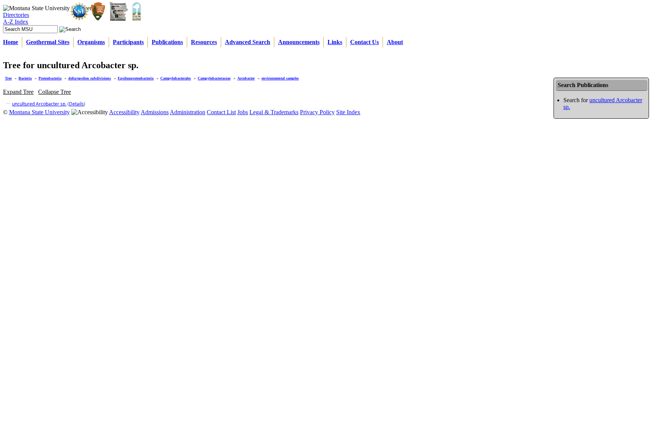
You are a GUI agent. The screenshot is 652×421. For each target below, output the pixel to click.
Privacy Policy (317, 112)
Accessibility (124, 112)
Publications (167, 42)
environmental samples (280, 78)
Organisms (91, 42)
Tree (8, 78)
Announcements (299, 42)
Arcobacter (246, 78)
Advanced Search (247, 42)
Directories (16, 15)
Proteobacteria (50, 78)
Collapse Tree (54, 92)
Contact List (221, 112)
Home (10, 42)
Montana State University (39, 112)
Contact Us (364, 42)
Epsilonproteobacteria (136, 78)
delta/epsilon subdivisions (89, 78)
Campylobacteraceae (214, 78)
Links (335, 42)
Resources (204, 42)
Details (76, 104)
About (395, 42)
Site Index (348, 112)
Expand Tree (18, 92)
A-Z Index (15, 21)
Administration (187, 112)
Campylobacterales (175, 78)
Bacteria (25, 78)
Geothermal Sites (47, 42)
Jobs (242, 112)
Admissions (155, 112)
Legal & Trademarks (273, 112)
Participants (128, 42)
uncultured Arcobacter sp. (39, 104)
